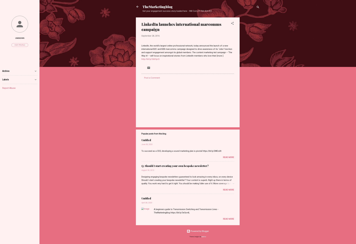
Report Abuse (9, 88)
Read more (228, 157)
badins (204, 237)
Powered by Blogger (199, 231)
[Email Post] (148, 68)
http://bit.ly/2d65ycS (150, 59)
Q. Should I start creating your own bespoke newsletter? (175, 166)
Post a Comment (152, 78)
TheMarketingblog (158, 6)
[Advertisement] (251, 59)
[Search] (258, 7)
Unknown (19, 38)
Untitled (146, 140)
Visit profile (19, 45)
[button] (232, 24)
